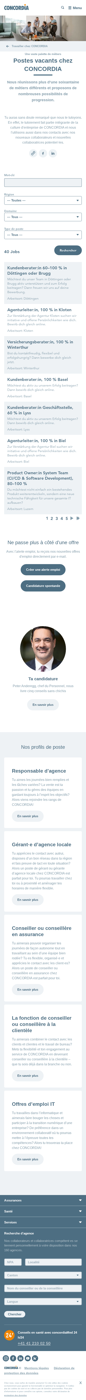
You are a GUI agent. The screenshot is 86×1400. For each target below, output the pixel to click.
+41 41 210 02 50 (34, 1343)
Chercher (15, 1314)
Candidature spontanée (43, 586)
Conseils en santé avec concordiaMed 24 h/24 (47, 1335)
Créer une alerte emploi (43, 569)
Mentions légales (36, 1368)
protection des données (15, 1395)
